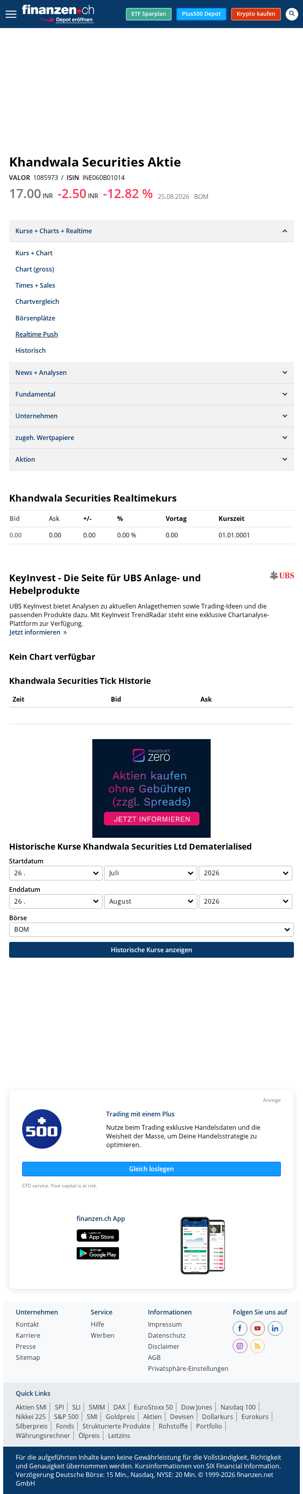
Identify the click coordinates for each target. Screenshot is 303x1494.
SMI (92, 1416)
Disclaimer (164, 1347)
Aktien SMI (31, 1407)
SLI (76, 1407)
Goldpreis (120, 1416)
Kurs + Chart (33, 253)
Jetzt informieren (34, 632)
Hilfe (97, 1325)
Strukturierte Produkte (116, 1426)
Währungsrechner (43, 1435)
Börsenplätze (35, 318)
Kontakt (27, 1325)
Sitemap (28, 1358)
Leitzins (119, 1435)
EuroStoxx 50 (153, 1407)
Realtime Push (36, 334)
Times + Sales (35, 285)
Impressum (165, 1325)
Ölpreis (89, 1435)
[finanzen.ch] (58, 9)
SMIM (97, 1407)
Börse (18, 918)
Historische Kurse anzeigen (151, 949)
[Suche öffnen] (292, 14)
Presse (26, 1347)
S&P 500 (66, 1416)
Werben (102, 1336)
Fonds (65, 1426)
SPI (59, 1407)
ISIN (73, 177)
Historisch (30, 350)
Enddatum (24, 889)
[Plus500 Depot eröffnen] (66, 18)
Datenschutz (166, 1336)
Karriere (28, 1336)
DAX (119, 1407)
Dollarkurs (217, 1416)
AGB (154, 1358)
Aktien (152, 1416)
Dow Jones (196, 1407)
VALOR (19, 177)
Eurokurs (255, 1416)
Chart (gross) (34, 269)
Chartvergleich (37, 301)
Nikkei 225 (31, 1416)
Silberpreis (32, 1426)
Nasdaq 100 (238, 1407)
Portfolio (209, 1426)
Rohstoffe (173, 1426)
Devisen (182, 1416)
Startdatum (26, 861)
